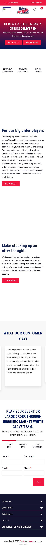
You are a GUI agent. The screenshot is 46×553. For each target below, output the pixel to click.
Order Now (32, 43)
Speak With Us (36, 3)
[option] (23, 368)
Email (5, 468)
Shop (11, 549)
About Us (20, 549)
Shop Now (10, 280)
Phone (27, 468)
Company (29, 456)
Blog (37, 549)
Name (5, 456)
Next (38, 482)
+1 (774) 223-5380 (11, 3)
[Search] (35, 9)
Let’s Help (13, 43)
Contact (29, 549)
